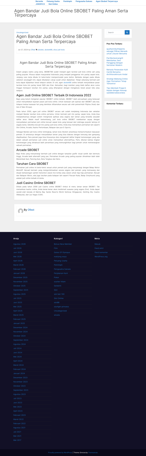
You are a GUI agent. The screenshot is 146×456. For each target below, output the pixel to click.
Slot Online (53, 4)
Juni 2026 (17, 252)
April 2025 (17, 311)
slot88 (56, 302)
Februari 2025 (19, 319)
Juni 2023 (17, 403)
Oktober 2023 (19, 386)
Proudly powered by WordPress (60, 453)
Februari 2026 (19, 269)
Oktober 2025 (19, 286)
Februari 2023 (19, 415)
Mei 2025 (17, 307)
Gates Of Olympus (62, 252)
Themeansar (92, 453)
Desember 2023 (20, 378)
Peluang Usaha (53, 1)
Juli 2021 (17, 432)
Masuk (97, 244)
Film (56, 248)
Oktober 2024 (19, 336)
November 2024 (20, 332)
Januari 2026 (19, 273)
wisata (57, 315)
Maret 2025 (18, 315)
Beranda (39, 1)
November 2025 (20, 282)
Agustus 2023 (19, 394)
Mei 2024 (17, 357)
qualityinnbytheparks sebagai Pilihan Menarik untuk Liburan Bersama (117, 51)
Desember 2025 (20, 277)
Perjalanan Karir (61, 273)
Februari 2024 (19, 369)
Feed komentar (101, 252)
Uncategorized (22, 32)
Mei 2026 (17, 256)
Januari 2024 (19, 373)
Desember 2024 (20, 327)
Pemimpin (67, 1)
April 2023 (17, 411)
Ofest (33, 50)
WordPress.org (101, 256)
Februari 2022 (19, 423)
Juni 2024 (17, 352)
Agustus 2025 (19, 294)
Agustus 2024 (19, 344)
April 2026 (17, 261)
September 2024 (20, 340)
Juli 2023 (17, 398)
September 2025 (20, 290)
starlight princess (61, 307)
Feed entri (99, 248)
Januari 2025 (19, 323)
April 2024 (17, 361)
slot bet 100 (59, 294)
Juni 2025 (17, 302)
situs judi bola (59, 50)
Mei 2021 (17, 436)
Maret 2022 (18, 419)
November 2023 (20, 382)
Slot (55, 290)
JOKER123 (40, 4)
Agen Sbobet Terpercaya (107, 1)
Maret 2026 (18, 265)
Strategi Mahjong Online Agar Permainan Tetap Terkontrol (117, 81)
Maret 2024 (18, 365)
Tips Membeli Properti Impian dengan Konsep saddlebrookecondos (117, 90)
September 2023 (20, 390)
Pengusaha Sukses (84, 1)
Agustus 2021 (19, 428)
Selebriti (57, 286)
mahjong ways (60, 256)
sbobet (41, 50)
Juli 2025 (17, 298)
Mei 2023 (17, 407)
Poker (56, 277)
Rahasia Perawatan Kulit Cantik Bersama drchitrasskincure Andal (117, 72)
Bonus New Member (63, 244)
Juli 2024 (17, 348)
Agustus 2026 (19, 244)
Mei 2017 (17, 440)
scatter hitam (60, 282)
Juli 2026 (17, 248)
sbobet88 (48, 50)
